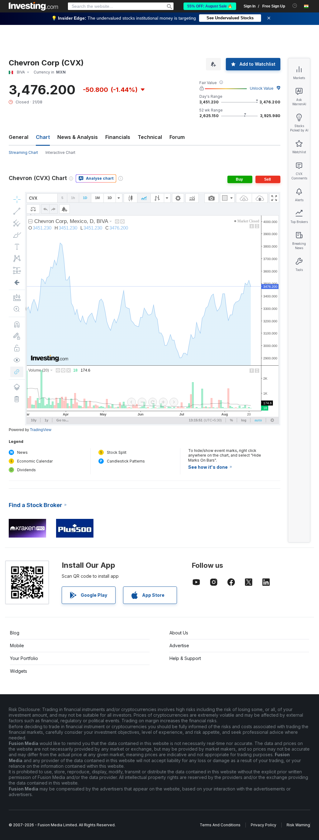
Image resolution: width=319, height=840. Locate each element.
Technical (150, 137)
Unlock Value (262, 88)
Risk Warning (298, 825)
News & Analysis (77, 137)
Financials (117, 137)
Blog (14, 632)
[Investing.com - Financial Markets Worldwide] (33, 6)
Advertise (179, 645)
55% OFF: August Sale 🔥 (209, 6)
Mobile (17, 645)
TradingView (40, 430)
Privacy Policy (263, 825)
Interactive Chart (60, 152)
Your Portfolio (24, 658)
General (18, 137)
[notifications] (294, 6)
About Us (178, 632)
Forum (177, 137)
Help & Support (185, 658)
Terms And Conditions (220, 825)
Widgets (18, 671)
